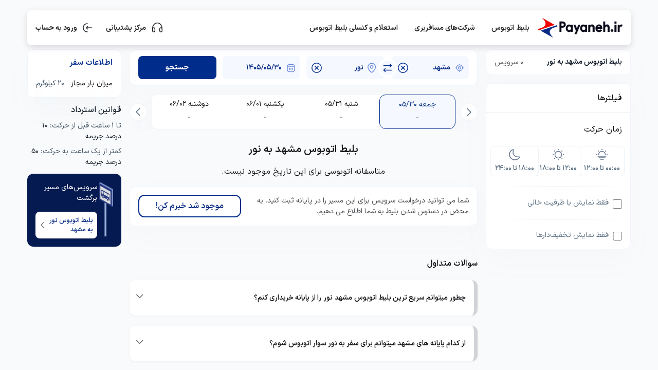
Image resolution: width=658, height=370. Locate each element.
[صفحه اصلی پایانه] (580, 27)
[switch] (387, 68)
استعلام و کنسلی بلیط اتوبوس (353, 28)
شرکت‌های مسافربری (444, 28)
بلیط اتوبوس (510, 28)
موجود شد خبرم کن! (190, 206)
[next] (138, 112)
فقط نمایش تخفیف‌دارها (572, 235)
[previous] (469, 112)
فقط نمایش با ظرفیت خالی (568, 202)
